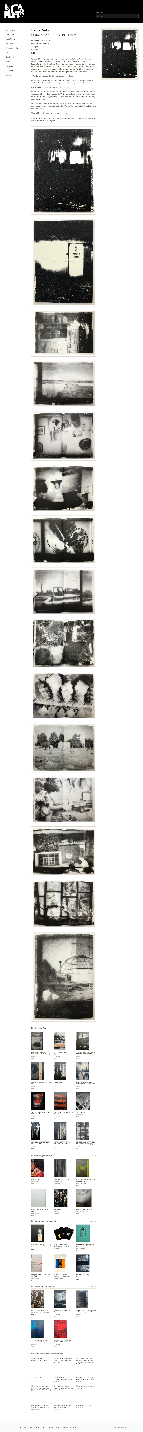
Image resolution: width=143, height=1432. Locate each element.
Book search (99, 12)
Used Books (10, 39)
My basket (9, 70)
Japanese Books (12, 48)
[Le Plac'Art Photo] (15, 11)
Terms (57, 1427)
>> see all (93, 1156)
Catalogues (10, 57)
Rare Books (10, 43)
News (8, 61)
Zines (8, 52)
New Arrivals (10, 30)
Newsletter (10, 66)
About (43, 1427)
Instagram (73, 1427)
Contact (9, 75)
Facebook (65, 1427)
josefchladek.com (120, 1427)
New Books (10, 34)
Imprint (37, 1427)
